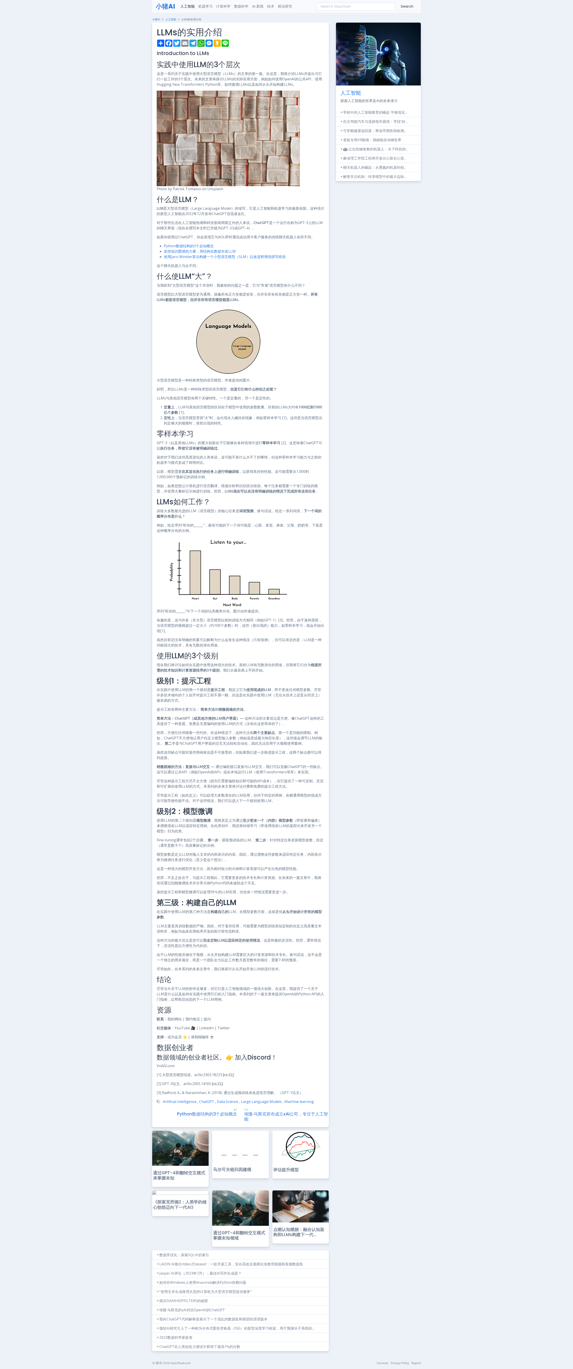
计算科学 (223, 6)
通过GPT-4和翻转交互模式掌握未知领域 (239, 1235)
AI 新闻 (257, 6)
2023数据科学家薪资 (175, 1337)
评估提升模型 (286, 1170)
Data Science (227, 1101)
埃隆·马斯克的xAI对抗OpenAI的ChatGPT (192, 1309)
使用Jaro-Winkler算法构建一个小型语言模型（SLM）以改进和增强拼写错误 (225, 256)
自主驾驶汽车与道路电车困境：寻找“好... (375, 121)
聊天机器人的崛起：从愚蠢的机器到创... (374, 167)
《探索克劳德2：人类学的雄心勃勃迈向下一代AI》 (180, 1204)
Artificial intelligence (180, 1101)
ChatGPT (206, 1101)
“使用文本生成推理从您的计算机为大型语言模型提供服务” (205, 1291)
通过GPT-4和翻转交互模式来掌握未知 (179, 1175)
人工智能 (187, 6)
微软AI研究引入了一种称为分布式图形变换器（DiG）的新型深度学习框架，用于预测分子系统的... (236, 1328)
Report (416, 1363)
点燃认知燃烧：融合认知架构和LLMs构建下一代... (298, 1232)
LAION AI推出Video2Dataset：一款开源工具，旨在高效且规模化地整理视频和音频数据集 (231, 1264)
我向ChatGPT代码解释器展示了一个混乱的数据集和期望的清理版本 (213, 1319)
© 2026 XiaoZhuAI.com (175, 1363)
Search (407, 6)
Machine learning (299, 1101)
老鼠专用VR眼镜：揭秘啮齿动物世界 (372, 139)
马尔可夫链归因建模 (232, 1169)
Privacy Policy (400, 1363)
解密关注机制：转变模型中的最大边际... (374, 176)
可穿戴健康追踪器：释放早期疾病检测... (374, 130)
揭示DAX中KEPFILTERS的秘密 (183, 1300)
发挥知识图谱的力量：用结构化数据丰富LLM (200, 251)
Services (382, 1363)
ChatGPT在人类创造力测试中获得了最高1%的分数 (199, 1346)
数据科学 (241, 6)
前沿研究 (285, 6)
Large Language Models (261, 1101)
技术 (270, 6)
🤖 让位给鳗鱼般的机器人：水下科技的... (375, 149)
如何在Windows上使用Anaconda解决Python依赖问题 (202, 1282)
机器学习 (205, 6)
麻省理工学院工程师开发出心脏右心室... (374, 158)
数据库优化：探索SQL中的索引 (184, 1254)
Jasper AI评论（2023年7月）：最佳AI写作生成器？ (200, 1273)
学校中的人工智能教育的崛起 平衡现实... (375, 112)
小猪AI (165, 6)
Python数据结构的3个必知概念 (189, 245)
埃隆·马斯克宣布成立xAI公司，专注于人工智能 (286, 1116)
